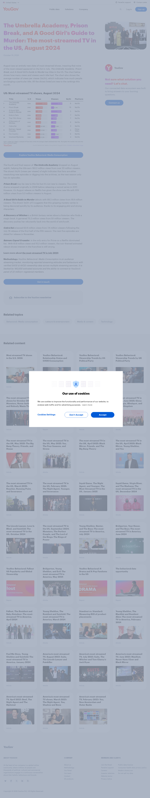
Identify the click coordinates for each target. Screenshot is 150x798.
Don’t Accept (76, 415)
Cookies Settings (46, 414)
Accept (103, 415)
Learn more (87, 405)
